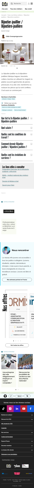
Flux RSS (9, 479)
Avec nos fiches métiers (15, 15)
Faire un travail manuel (19, 110)
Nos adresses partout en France (17, 279)
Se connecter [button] (29, 3)
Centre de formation (7, 436)
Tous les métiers (16, 9)
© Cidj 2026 (14, 485)
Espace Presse (5, 441)
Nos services (5, 432)
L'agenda (3, 428)
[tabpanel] (17, 55)
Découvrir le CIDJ (6, 419)
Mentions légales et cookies (24, 479)
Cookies (20, 485)
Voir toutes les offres (17, 345)
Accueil (3, 15)
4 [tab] (20, 341)
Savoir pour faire (8, 185)
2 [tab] (16, 341)
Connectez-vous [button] (8, 460)
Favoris (19, 396)
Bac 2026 (28, 9)
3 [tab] (18, 341)
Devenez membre (6, 445)
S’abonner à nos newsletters (9, 454)
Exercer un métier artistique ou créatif (11, 107)
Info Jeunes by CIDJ (7, 423)
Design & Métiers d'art (10, 181)
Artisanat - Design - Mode (8, 99)
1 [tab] (17, 68)
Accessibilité (15, 481)
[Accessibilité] (5, 396)
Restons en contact (6, 415)
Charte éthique (15, 479)
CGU (20, 481)
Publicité (4, 479)
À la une (5, 9)
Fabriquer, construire (7, 110)
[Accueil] (4, 4)
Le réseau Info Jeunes (7, 450)
